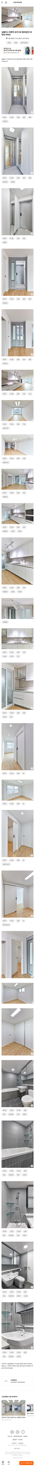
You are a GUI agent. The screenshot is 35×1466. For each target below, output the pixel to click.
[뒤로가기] (2, 2)
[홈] (5, 2)
